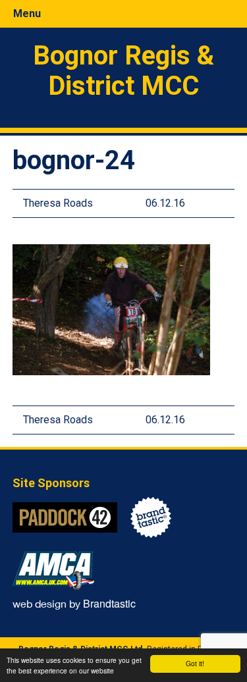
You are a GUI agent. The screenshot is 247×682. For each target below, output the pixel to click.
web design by (74, 603)
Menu (27, 13)
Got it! (195, 663)
